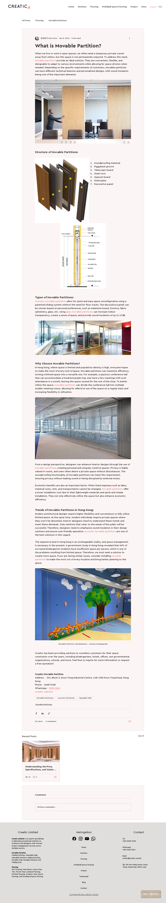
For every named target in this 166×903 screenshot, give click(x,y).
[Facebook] (74, 838)
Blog (84, 882)
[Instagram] (80, 838)
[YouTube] (86, 838)
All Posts (26, 20)
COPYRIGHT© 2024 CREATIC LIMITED (83, 894)
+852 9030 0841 (128, 850)
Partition (83, 853)
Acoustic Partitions (66, 698)
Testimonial (83, 876)
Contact (84, 888)
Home (83, 847)
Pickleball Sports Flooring (84, 865)
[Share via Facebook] (36, 713)
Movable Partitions (58, 20)
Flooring (39, 20)
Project (84, 870)
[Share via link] (49, 713)
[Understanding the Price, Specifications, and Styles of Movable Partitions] (41, 751)
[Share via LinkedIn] (42, 713)
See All (141, 736)
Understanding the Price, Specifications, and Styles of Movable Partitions (40, 768)
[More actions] (129, 38)
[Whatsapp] (93, 838)
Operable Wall (85, 698)
